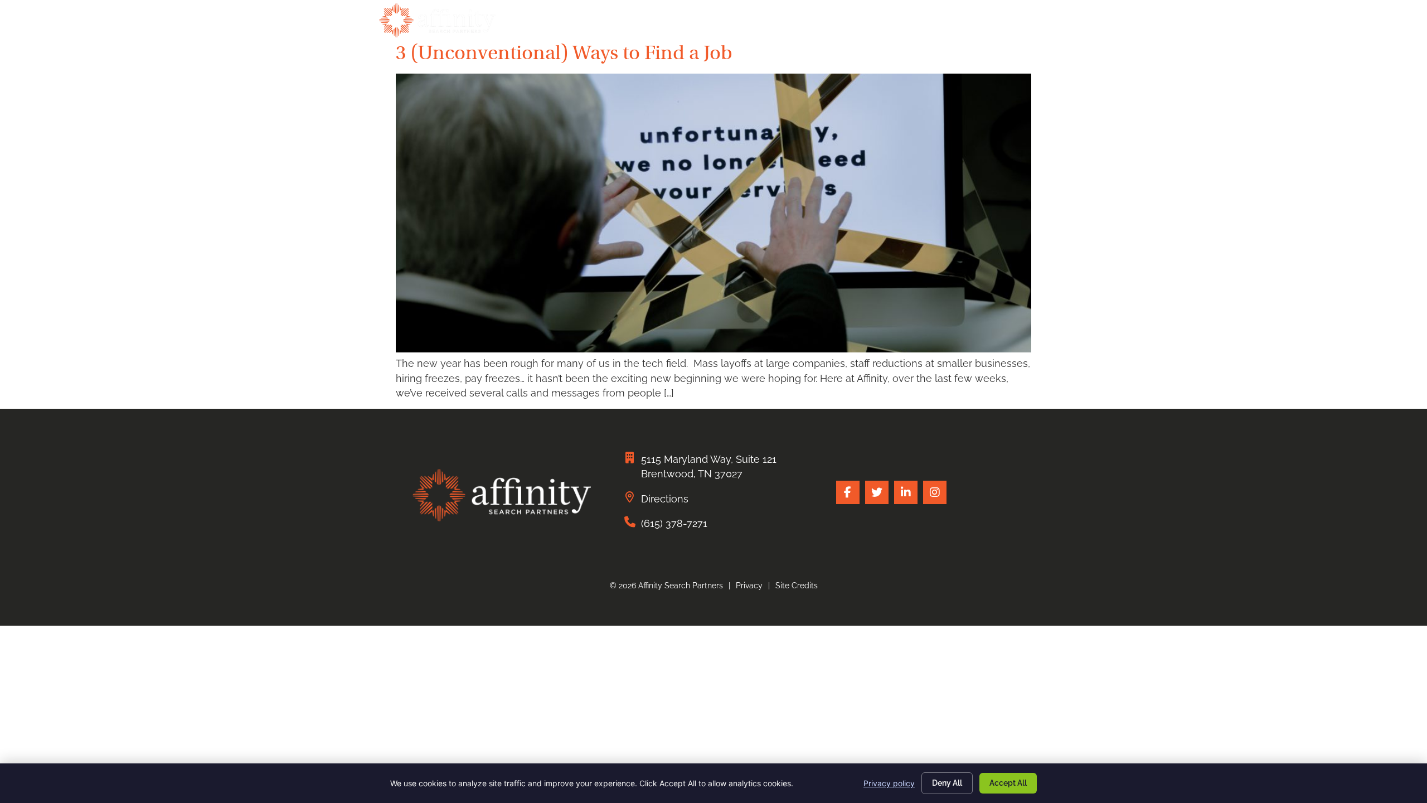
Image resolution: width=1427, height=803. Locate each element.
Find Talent (672, 23)
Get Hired (748, 23)
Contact (1026, 23)
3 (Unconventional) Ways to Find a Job (564, 53)
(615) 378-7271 (674, 523)
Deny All (947, 782)
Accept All (1008, 782)
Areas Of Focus (824, 23)
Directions (664, 499)
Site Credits (796, 585)
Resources (959, 23)
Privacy (749, 585)
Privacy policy (889, 783)
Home (609, 23)
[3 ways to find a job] (713, 349)
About (894, 23)
